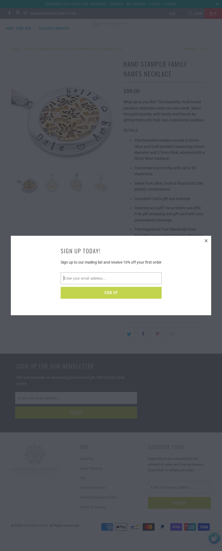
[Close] (206, 240)
